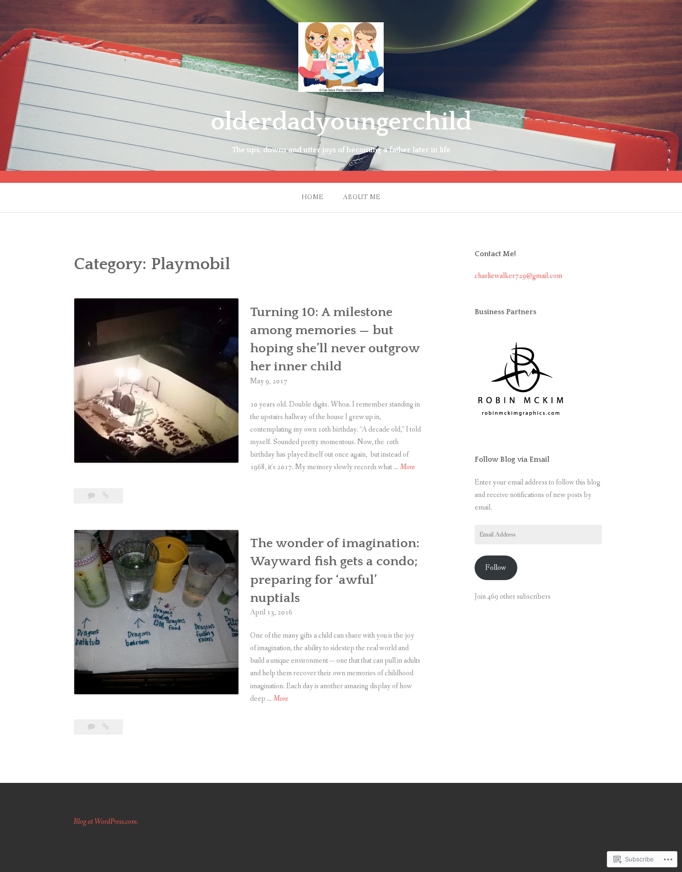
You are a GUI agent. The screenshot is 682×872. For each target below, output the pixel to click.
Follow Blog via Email (512, 459)
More (407, 467)
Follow (495, 568)
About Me (361, 197)
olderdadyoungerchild (341, 122)
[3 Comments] (92, 496)
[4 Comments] (92, 727)
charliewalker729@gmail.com (518, 276)
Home (312, 197)
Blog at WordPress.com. (106, 822)
